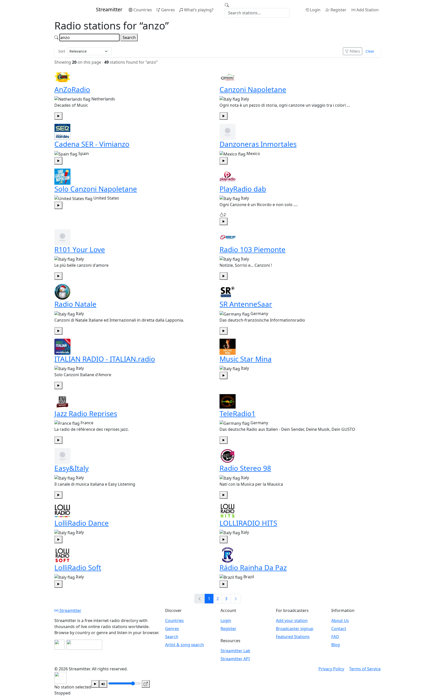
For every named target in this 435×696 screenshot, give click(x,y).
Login (315, 10)
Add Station (367, 10)
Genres (168, 10)
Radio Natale (75, 304)
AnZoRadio (72, 89)
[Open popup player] (146, 684)
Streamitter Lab (235, 650)
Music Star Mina (246, 359)
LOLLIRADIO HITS (248, 523)
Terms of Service (365, 669)
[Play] (95, 684)
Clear (370, 51)
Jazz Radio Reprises (85, 413)
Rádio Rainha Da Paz (253, 567)
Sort (61, 51)
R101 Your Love (79, 249)
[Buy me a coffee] (84, 645)
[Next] (235, 598)
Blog (335, 644)
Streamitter (69, 610)
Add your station (292, 620)
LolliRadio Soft (77, 567)
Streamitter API (235, 659)
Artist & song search (184, 644)
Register (338, 10)
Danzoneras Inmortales (258, 144)
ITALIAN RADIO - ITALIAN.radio (104, 359)
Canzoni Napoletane (253, 89)
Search (129, 37)
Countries (142, 10)
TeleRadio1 (238, 413)
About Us (340, 620)
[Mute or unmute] (103, 684)
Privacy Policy (331, 669)
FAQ (335, 636)
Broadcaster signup (294, 628)
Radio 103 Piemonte (252, 249)
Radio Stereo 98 (245, 468)
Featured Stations (293, 636)
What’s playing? (198, 10)
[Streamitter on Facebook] (59, 645)
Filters (355, 51)
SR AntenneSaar (246, 304)
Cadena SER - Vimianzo (91, 144)
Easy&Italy (71, 468)
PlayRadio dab (243, 189)
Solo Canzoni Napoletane (95, 189)
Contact (338, 628)
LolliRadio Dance (81, 523)
